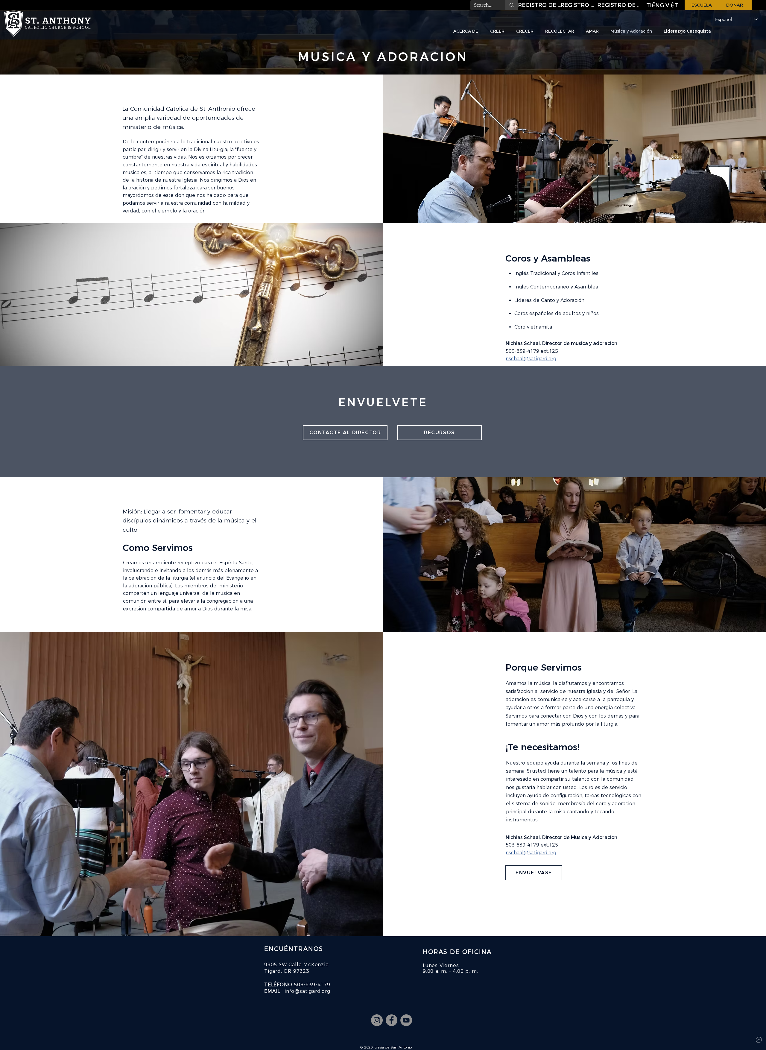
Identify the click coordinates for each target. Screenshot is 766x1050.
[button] (540, 5)
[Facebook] (391, 1020)
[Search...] (511, 5)
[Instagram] (377, 1020)
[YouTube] (406, 1020)
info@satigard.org (307, 991)
